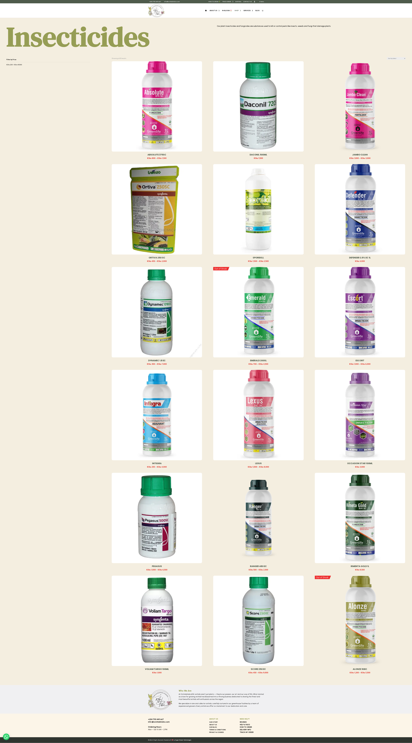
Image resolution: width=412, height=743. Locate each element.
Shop (237, 10)
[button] (6, 737)
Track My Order (247, 732)
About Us (213, 10)
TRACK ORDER (226, 1)
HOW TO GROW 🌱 (214, 1)
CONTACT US (247, 1)
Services (247, 10)
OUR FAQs (238, 1)
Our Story (213, 722)
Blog (257, 10)
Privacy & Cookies (216, 732)
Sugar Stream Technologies (183, 740)
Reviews (243, 722)
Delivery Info (245, 730)
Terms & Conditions (217, 730)
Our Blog (213, 727)
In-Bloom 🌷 (227, 10)
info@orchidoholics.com (159, 722)
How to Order (246, 727)
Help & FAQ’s (245, 725)
